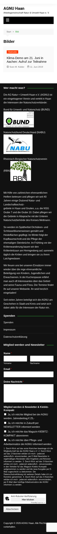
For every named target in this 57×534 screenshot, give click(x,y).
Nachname (35, 363)
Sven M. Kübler (17, 67)
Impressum (9, 329)
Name (8, 353)
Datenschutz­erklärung (15, 337)
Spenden (8, 322)
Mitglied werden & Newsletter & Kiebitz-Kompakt (26, 409)
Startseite (12, 52)
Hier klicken (28, 499)
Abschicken (12, 509)
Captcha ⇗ (38, 502)
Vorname (7, 363)
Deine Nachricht (14, 381)
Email (8, 369)
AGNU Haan (13, 8)
